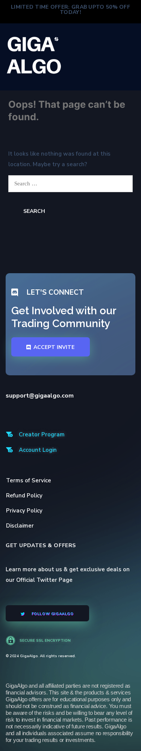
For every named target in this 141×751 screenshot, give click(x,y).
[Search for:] (70, 183)
